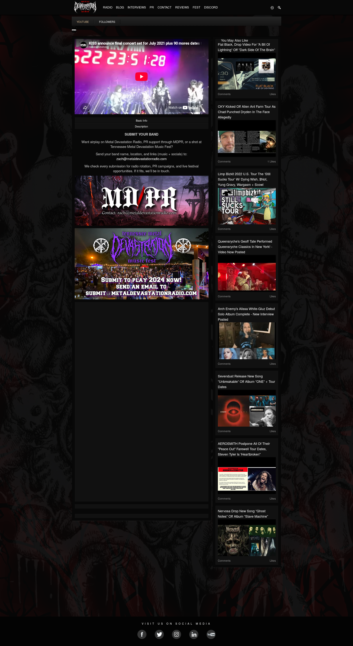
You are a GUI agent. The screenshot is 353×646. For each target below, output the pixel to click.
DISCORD (211, 7)
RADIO (107, 7)
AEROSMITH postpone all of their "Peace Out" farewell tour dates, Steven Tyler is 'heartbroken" (244, 448)
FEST (196, 7)
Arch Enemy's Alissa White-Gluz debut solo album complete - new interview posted (246, 314)
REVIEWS (182, 7)
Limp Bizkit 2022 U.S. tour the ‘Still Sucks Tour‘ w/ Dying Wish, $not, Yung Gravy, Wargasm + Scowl (244, 179)
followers (107, 22)
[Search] (279, 7)
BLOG (120, 7)
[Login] (272, 7)
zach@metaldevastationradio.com (141, 158)
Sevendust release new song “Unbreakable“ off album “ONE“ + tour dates (246, 381)
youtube (83, 22)
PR (152, 7)
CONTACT (165, 7)
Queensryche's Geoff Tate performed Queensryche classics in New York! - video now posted (245, 246)
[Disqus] (141, 354)
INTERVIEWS (137, 7)
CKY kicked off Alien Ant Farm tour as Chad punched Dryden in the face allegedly (247, 111)
